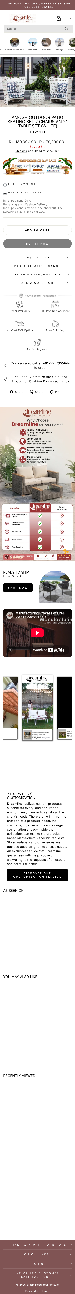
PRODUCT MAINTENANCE (37, 266)
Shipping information (37, 274)
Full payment (22, 184)
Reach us (36, 1263)
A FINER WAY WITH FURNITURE (36, 1244)
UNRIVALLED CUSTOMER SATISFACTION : (36, 1275)
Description (37, 257)
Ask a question (37, 282)
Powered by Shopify (37, 1291)
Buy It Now (37, 243)
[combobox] (38, 29)
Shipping (21, 150)
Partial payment (25, 192)
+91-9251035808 (57, 363)
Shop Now (18, 587)
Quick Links (36, 1254)
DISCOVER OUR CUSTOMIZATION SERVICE (37, 875)
